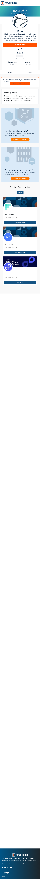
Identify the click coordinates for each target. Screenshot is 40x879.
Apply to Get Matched (20, 139)
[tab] (9, 3)
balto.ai (20, 53)
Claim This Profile (20, 178)
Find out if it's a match (20, 84)
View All (20, 192)
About (3, 877)
